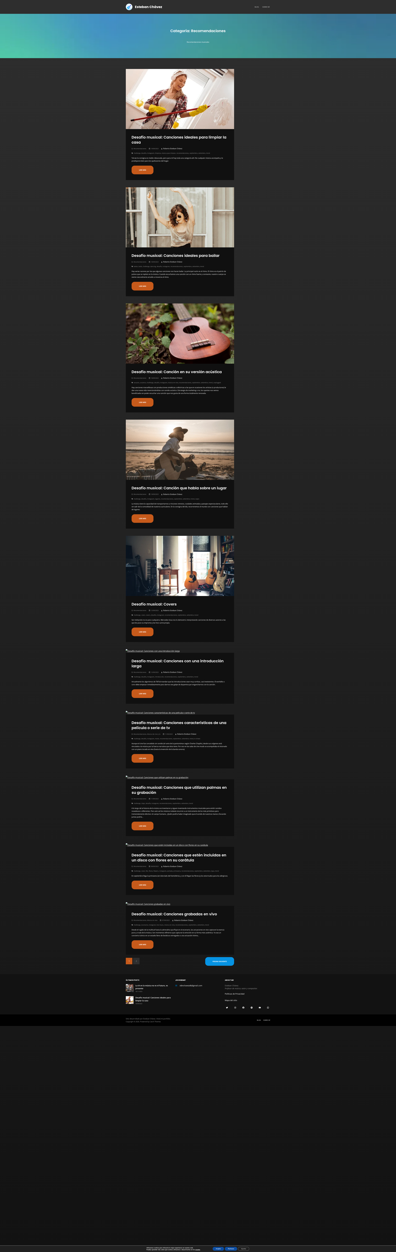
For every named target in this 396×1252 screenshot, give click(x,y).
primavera (177, 871)
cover (143, 615)
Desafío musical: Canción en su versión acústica (177, 371)
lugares (157, 499)
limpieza (158, 153)
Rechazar (231, 1249)
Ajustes (243, 1249)
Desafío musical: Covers (154, 604)
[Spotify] (251, 1007)
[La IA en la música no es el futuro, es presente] (130, 988)
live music (160, 925)
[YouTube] (260, 1007)
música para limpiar (169, 153)
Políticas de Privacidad (234, 994)
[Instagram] (235, 1007)
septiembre (193, 153)
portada (170, 871)
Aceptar (218, 1249)
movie (157, 739)
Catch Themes (155, 1021)
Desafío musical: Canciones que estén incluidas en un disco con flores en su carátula (179, 858)
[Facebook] (243, 1007)
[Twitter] (227, 1007)
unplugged (217, 383)
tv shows (197, 739)
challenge (137, 153)
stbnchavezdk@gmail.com (191, 985)
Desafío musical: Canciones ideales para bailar (176, 255)
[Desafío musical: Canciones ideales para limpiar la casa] (130, 1000)
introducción (159, 677)
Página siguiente (220, 961)
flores (151, 871)
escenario (144, 925)
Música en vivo (152, 920)
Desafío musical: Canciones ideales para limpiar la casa (179, 140)
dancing (153, 266)
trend (208, 153)
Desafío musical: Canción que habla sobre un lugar (179, 488)
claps (143, 803)
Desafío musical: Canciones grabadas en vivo (174, 914)
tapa (212, 871)
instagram (150, 153)
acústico (143, 383)
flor (147, 871)
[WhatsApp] (268, 1007)
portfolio (166, 1019)
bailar (136, 266)
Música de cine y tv (153, 734)
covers (148, 615)
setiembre (201, 153)
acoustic (136, 383)
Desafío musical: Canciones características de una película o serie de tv (179, 725)
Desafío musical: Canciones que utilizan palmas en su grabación (179, 790)
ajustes (197, 1250)
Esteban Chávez (148, 7)
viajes (197, 499)
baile (140, 266)
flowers (156, 871)
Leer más (142, 170)
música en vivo (173, 383)
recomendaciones (182, 153)
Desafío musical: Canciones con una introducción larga (178, 664)
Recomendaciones (140, 149)
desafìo (143, 153)
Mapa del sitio (231, 1000)
